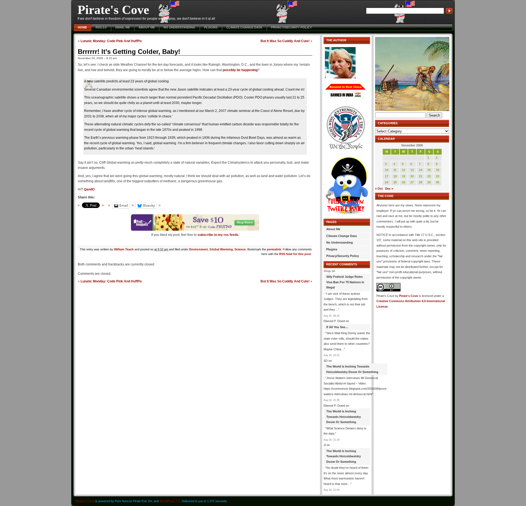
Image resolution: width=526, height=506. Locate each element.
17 (386, 176)
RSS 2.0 (101, 27)
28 (420, 182)
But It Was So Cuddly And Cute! (285, 41)
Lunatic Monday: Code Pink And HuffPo (111, 41)
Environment (198, 249)
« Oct (379, 188)
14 (420, 170)
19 (403, 176)
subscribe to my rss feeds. (218, 235)
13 (412, 170)
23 (437, 176)
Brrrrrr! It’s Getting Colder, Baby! (129, 51)
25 (395, 182)
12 (403, 170)
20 (412, 176)
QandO (89, 189)
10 (386, 170)
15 (429, 170)
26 (403, 182)
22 (429, 176)
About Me (147, 27)
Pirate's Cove (113, 10)
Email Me (122, 27)
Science (240, 249)
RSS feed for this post (295, 254)
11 (394, 170)
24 (386, 182)
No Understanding (179, 27)
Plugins (211, 27)
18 (395, 176)
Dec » (389, 188)
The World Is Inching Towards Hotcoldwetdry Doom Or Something (352, 369)
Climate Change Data (244, 27)
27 (412, 182)
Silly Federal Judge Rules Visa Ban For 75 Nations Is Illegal (345, 282)
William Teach (124, 249)
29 (429, 182)
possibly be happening (240, 70)
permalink (274, 249)
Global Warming (221, 249)
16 (437, 170)
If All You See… (337, 327)
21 (420, 176)
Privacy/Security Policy (291, 27)
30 (437, 182)
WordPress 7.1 (169, 501)
